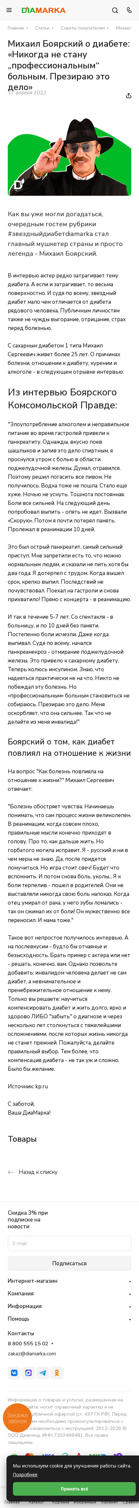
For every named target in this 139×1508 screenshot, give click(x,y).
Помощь (18, 1319)
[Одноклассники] (56, 1372)
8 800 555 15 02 (28, 1344)
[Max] (28, 1372)
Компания (21, 1293)
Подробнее (25, 1474)
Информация (25, 1306)
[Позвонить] (128, 10)
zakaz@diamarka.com (32, 1353)
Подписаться (69, 1263)
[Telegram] (42, 1372)
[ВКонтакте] (14, 1372)
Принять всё (74, 1489)
